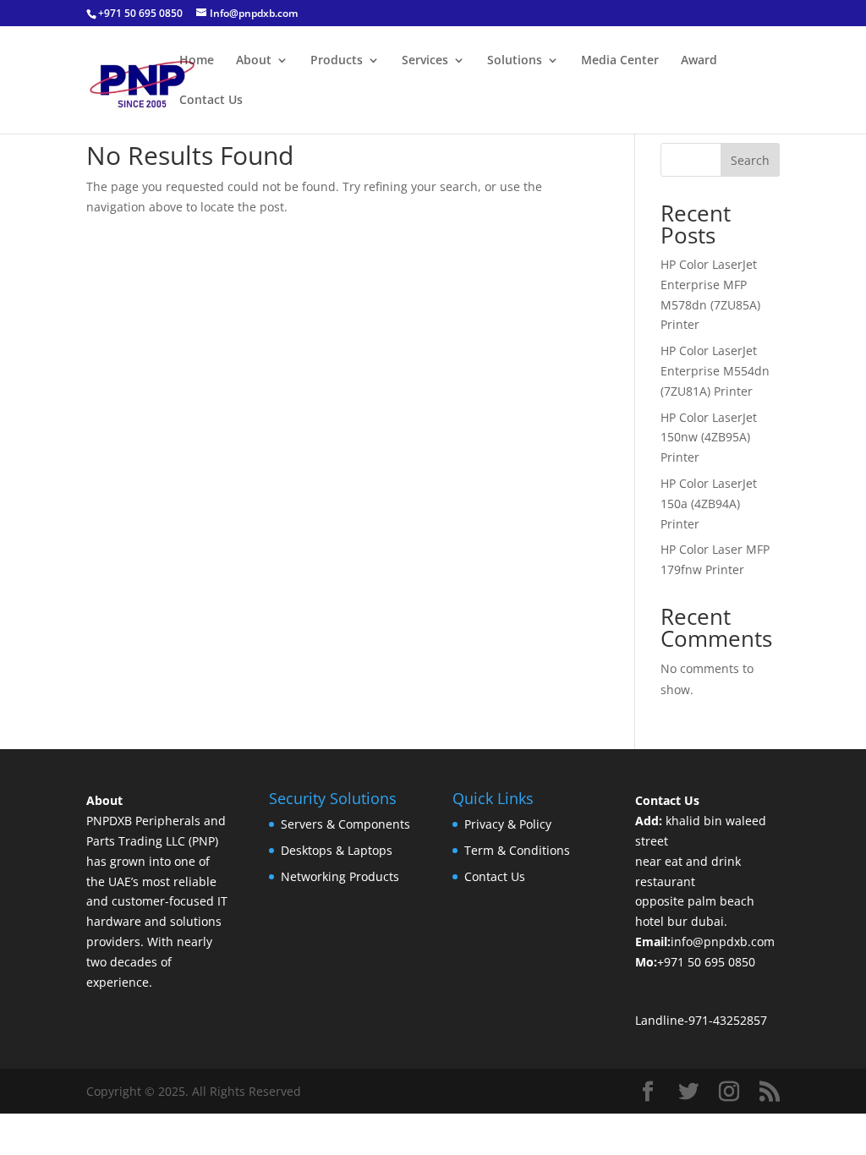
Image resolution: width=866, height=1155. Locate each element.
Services (425, 61)
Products (336, 61)
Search (750, 160)
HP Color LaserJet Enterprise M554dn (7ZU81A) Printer (715, 370)
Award (699, 61)
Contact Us (211, 100)
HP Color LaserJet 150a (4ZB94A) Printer (708, 503)
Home (196, 61)
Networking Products (340, 876)
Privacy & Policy (507, 824)
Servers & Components (345, 824)
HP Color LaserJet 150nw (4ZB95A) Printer (708, 437)
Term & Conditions (517, 850)
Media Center (620, 61)
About (253, 61)
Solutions (514, 61)
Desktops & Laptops (336, 850)
